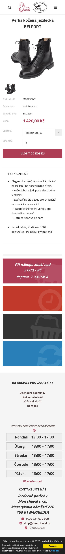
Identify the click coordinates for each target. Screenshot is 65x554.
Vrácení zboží (32, 401)
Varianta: (7, 131)
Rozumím (53, 546)
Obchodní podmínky (32, 393)
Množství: (8, 141)
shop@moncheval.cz (37, 523)
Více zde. (55, 551)
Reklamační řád (33, 397)
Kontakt (32, 405)
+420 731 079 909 (37, 519)
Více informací (32, 481)
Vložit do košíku (33, 153)
